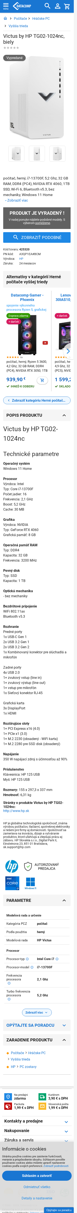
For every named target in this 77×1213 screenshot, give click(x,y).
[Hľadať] (48, 6)
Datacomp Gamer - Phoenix (27, 297)
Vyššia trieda (18, 26)
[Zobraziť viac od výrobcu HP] (11, 866)
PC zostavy (28, 1067)
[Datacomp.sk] (5, 18)
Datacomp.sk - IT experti (22, 6)
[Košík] (67, 6)
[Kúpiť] (42, 380)
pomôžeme (42, 223)
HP (21, 258)
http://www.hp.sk (16, 811)
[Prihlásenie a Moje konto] (58, 6)
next (68, 351)
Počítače (20, 19)
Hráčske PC (41, 19)
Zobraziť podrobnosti (55, 1166)
